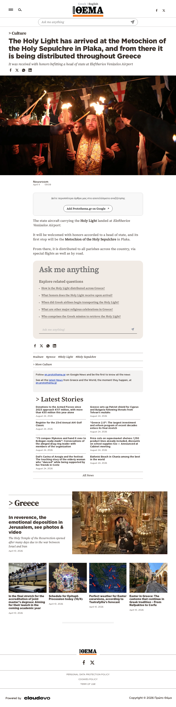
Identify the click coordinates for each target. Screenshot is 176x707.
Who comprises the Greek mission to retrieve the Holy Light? (81, 316)
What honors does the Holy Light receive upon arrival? (77, 295)
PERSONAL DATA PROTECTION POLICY (88, 674)
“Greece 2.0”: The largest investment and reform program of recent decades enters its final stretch (113, 425)
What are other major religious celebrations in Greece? (77, 309)
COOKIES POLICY (87, 679)
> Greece (24, 502)
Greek (82, 4)
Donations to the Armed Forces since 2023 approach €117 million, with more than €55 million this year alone (59, 410)
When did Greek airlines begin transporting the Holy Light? (80, 302)
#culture (38, 357)
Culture (19, 33)
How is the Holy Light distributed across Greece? (73, 288)
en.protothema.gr (55, 374)
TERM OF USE (88, 684)
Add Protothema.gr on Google (86, 208)
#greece (51, 357)
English (93, 4)
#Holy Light (65, 357)
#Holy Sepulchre (86, 357)
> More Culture (42, 364)
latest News (56, 380)
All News (88, 475)
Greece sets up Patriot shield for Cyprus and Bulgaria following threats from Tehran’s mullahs (114, 410)
